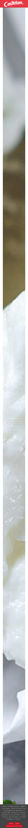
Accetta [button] (11, 823)
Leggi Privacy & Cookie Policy (14, 826)
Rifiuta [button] (17, 823)
